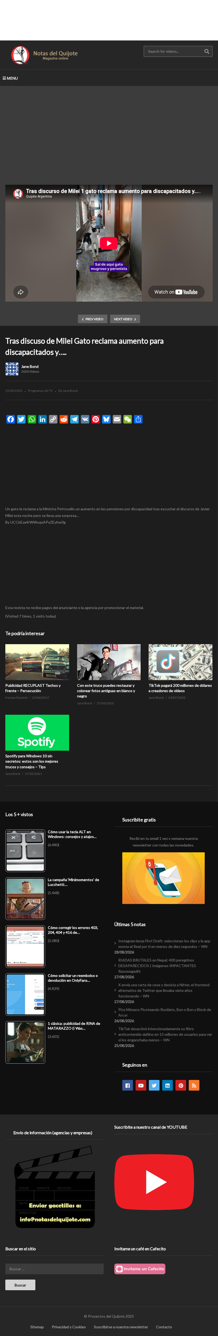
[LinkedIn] (167, 1085)
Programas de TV (40, 391)
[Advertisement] (109, 20)
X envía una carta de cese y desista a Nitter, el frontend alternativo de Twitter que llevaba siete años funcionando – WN (163, 990)
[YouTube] (141, 1085)
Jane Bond (30, 366)
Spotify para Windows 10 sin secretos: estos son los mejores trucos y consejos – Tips (31, 761)
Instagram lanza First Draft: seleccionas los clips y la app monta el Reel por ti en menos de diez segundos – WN (164, 944)
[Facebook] (127, 1085)
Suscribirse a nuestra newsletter (121, 1327)
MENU (12, 78)
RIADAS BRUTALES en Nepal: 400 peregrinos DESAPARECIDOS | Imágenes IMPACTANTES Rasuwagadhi (157, 965)
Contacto (164, 1327)
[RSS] (194, 1085)
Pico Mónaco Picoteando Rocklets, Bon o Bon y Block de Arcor (164, 1012)
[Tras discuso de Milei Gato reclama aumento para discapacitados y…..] (37, 662)
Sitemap (37, 1327)
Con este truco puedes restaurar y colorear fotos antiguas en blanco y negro (106, 690)
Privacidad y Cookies (69, 1327)
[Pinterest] (180, 1085)
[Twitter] (154, 1085)
